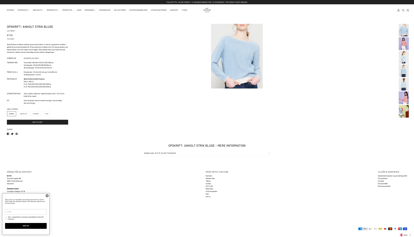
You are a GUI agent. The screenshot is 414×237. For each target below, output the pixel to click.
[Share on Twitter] (12, 133)
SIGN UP (26, 226)
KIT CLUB (209, 186)
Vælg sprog (12, 109)
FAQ (207, 194)
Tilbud (208, 181)
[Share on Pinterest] (17, 133)
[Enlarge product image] (237, 56)
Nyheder (209, 176)
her (33, 103)
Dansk (405, 235)
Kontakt (381, 181)
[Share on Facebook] (8, 133)
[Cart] (408, 10)
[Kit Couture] (207, 10)
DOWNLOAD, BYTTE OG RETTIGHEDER (160, 153)
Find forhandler (211, 191)
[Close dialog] (47, 195)
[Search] (403, 10)
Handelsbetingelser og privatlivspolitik (392, 176)
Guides (208, 183)
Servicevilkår (383, 183)
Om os (208, 196)
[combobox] (405, 235)
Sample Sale (210, 178)
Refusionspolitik (384, 186)
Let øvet (11, 31)
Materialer (209, 189)
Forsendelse (382, 178)
